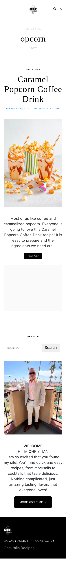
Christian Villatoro (46, 108)
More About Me (31, 502)
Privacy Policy (16, 540)
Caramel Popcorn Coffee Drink (33, 89)
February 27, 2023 (17, 108)
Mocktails (33, 69)
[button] (60, 9)
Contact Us (44, 540)
